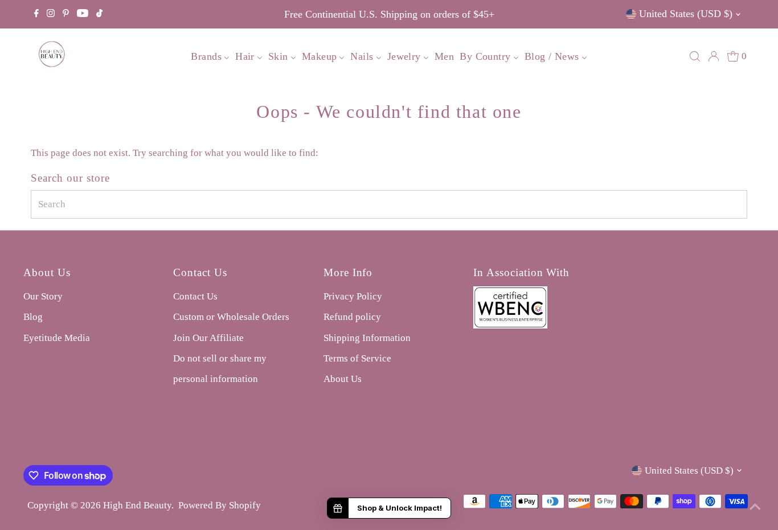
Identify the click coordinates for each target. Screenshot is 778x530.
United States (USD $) (685, 13)
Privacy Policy (353, 296)
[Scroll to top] (755, 507)
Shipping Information (367, 337)
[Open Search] (695, 56)
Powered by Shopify (219, 505)
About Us (343, 378)
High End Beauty (137, 505)
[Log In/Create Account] (714, 56)
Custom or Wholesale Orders (231, 316)
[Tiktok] (99, 14)
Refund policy (352, 316)
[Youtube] (82, 14)
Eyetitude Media (56, 337)
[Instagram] (51, 14)
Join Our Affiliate (208, 337)
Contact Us (195, 296)
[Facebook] (36, 14)
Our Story (43, 296)
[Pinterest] (66, 14)
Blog (33, 316)
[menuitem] (210, 56)
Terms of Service (357, 358)
